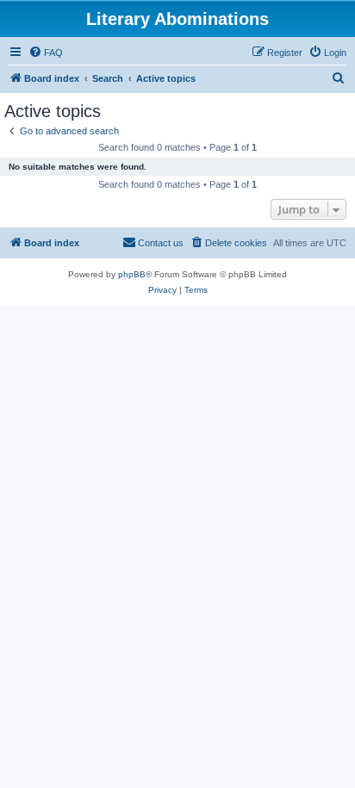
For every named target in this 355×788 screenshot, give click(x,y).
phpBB (132, 274)
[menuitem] (45, 52)
